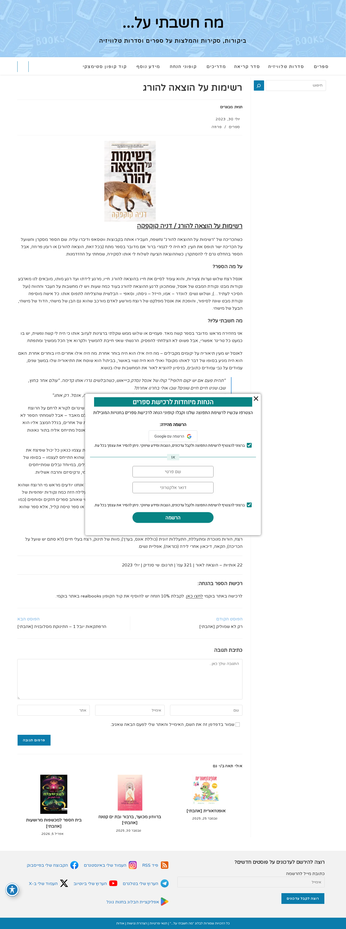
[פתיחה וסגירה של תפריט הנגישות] (12, 889)
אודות (120, 923)
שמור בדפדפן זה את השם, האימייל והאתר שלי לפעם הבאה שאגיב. (172, 724)
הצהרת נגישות (137, 923)
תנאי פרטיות (158, 923)
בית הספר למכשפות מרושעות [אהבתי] (54, 823)
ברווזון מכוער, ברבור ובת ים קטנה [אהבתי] (129, 819)
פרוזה (216, 127)
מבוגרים (226, 107)
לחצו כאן (194, 596)
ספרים (234, 127)
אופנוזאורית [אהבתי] (206, 811)
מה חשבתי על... (173, 23)
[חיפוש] (259, 85)
